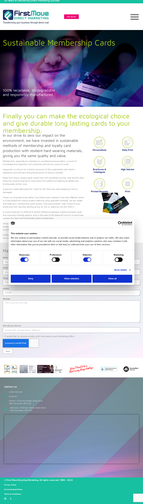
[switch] (56, 259)
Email (5, 268)
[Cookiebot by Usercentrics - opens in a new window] (120, 223)
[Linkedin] (5, 499)
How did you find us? (12, 326)
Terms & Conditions (12, 494)
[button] (135, 17)
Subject (6, 288)
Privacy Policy (10, 485)
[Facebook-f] (11, 499)
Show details (120, 270)
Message (6, 299)
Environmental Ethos (13, 489)
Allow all (112, 278)
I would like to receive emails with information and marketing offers (39, 336)
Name (5, 257)
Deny (30, 278)
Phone (5, 278)
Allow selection (71, 278)
